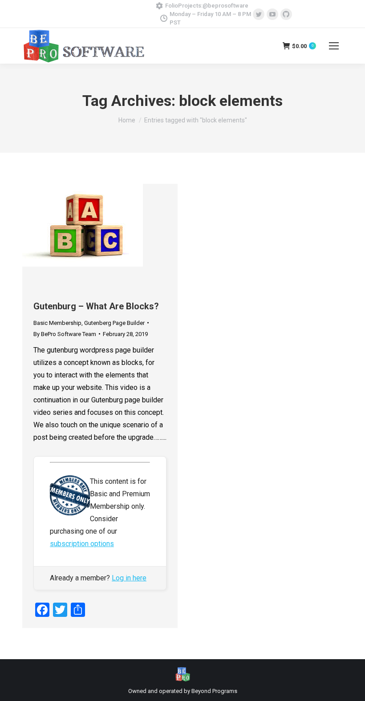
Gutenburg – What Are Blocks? (96, 306)
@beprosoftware (225, 5)
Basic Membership (57, 323)
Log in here (129, 578)
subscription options (82, 543)
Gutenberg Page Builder (114, 323)
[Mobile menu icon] (334, 46)
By (64, 334)
